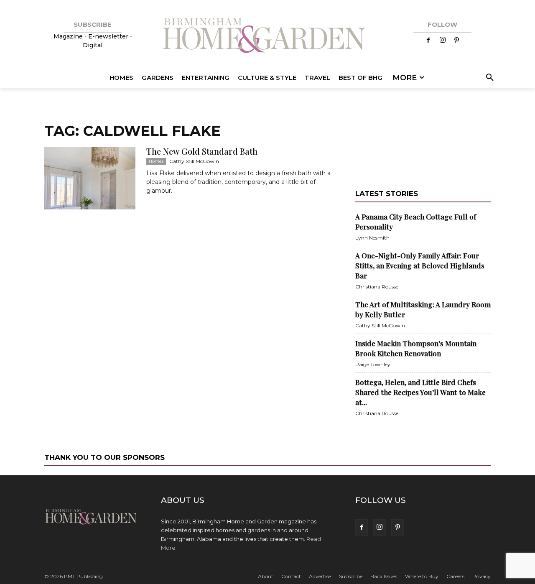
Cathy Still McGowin (194, 161)
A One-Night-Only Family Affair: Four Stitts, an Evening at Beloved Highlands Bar (419, 265)
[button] (488, 78)
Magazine (69, 36)
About (265, 576)
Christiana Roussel (377, 286)
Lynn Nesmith (372, 238)
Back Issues (383, 576)
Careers (455, 576)
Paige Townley (372, 364)
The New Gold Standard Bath (201, 151)
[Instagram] (442, 40)
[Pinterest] (457, 40)
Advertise (320, 576)
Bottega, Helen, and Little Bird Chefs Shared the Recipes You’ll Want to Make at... (420, 392)
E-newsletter (108, 36)
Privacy (481, 576)
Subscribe (350, 576)
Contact (291, 576)
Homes (156, 161)
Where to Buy (421, 576)
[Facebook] (428, 40)
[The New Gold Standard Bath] (89, 178)
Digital (92, 45)
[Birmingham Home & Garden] (267, 36)
